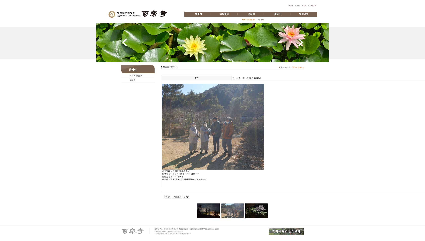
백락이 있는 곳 (135, 75)
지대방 (261, 19)
